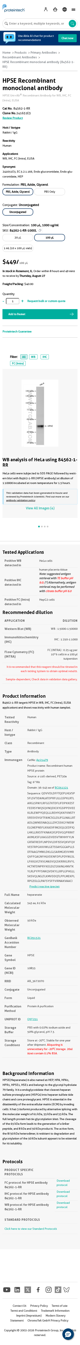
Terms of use (59, 1305)
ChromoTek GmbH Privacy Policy (47, 1320)
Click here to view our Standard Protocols (31, 1228)
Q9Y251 (32, 1019)
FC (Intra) (18, 363)
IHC (44, 356)
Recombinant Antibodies (19, 57)
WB (33, 356)
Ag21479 (42, 760)
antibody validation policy (20, 500)
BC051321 (61, 787)
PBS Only (49, 191)
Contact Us (19, 1305)
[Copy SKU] (40, 230)
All (24, 356)
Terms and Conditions (23, 1310)
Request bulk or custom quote (46, 301)
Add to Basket (16, 314)
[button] (68, 1334)
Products (21, 52)
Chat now (67, 38)
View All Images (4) (40, 508)
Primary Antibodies (44, 52)
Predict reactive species (44, 886)
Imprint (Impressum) (29, 1315)
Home (6, 52)
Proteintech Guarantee (17, 331)
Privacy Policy (39, 1305)
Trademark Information (55, 1310)
